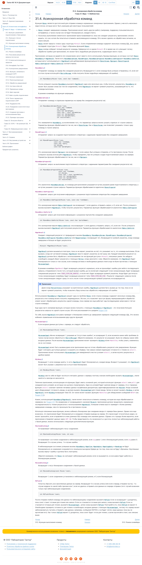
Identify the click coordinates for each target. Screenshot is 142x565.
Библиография (7, 146)
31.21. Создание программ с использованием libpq (15, 113)
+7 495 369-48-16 (113, 544)
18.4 (79, 2)
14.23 (58, 2)
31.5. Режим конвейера (13, 51)
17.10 (74, 2)
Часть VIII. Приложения (11, 143)
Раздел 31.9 (39, 395)
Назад (37, 14)
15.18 (63, 2)
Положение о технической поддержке (21, 544)
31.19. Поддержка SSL (13, 103)
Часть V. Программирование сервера (12, 133)
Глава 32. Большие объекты (13, 120)
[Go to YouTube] (66, 558)
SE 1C (104, 2)
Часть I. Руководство (10, 15)
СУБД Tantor (64, 544)
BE (95, 2)
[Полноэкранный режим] (130, 7)
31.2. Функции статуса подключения (13, 39)
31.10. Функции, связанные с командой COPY (15, 73)
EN (133, 2)
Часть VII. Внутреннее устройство (14, 140)
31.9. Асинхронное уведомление (17, 68)
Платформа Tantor (67, 546)
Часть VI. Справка (9, 137)
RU (137, 2)
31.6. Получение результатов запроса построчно (15, 56)
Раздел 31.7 (50, 402)
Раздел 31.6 (102, 310)
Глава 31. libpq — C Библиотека (15, 29)
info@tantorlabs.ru (113, 546)
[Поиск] (138, 7)
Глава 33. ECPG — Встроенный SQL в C (16, 125)
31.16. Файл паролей (12, 92)
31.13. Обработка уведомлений (16, 83)
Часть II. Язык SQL (9, 18)
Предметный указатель (10, 149)
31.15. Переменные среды (14, 89)
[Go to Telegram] (61, 558)
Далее (137, 14)
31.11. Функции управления (15, 77)
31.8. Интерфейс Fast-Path (14, 65)
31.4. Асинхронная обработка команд (16, 47)
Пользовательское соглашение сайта (21, 549)
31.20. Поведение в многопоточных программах (18, 108)
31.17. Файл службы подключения (17, 95)
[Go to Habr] (75, 558)
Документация (65, 549)
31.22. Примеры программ (15, 117)
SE (99, 2)
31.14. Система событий (14, 86)
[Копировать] (137, 78)
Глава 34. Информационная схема (15, 129)
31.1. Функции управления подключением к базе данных (16, 34)
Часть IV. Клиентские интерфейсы (15, 26)
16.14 (69, 2)
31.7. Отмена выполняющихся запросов (16, 61)
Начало (126, 14)
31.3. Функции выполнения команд (17, 43)
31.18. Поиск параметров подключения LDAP (14, 99)
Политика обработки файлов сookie (20, 546)
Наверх (48, 14)
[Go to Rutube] (80, 558)
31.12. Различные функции (14, 80)
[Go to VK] (71, 558)
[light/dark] (134, 7)
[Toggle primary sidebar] (36, 7)
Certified (112, 2)
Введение (6, 12)
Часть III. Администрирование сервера (13, 22)
